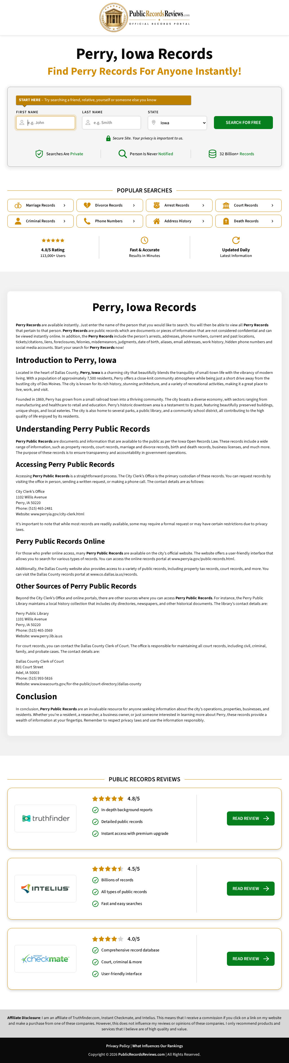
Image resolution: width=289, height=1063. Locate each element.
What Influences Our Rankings (157, 1046)
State (153, 112)
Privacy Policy (118, 1046)
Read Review (246, 818)
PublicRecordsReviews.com (141, 1054)
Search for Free (243, 122)
